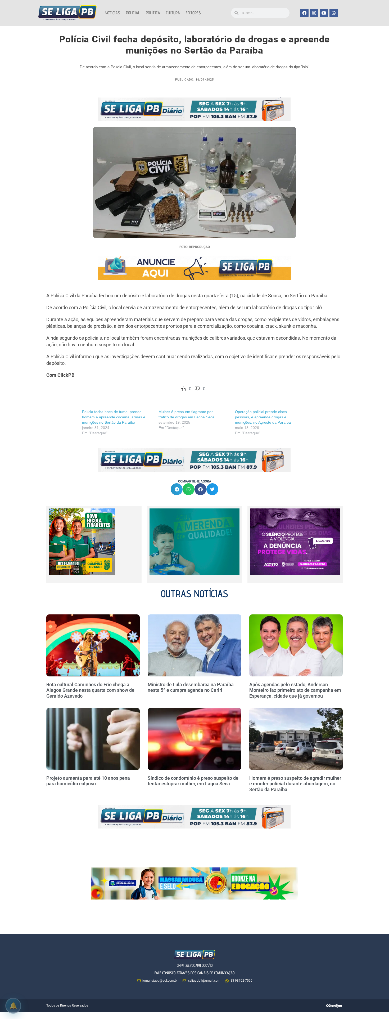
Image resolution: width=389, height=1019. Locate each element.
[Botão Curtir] (183, 389)
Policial (133, 12)
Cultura (173, 12)
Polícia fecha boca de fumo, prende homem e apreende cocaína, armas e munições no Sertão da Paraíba (113, 417)
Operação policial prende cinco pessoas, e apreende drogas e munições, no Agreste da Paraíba (263, 417)
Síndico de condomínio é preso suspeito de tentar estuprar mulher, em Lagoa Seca (193, 781)
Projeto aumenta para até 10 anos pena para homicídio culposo (88, 781)
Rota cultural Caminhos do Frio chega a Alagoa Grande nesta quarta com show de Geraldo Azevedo (90, 690)
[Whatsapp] (333, 13)
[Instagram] (314, 13)
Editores (193, 12)
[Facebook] (304, 13)
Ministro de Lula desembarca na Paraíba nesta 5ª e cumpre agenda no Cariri (191, 687)
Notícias (112, 12)
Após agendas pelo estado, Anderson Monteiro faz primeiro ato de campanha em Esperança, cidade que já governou (295, 690)
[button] (177, 489)
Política (153, 12)
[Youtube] (324, 13)
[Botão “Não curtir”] (197, 389)
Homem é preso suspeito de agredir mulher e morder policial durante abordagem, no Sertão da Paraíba (295, 783)
